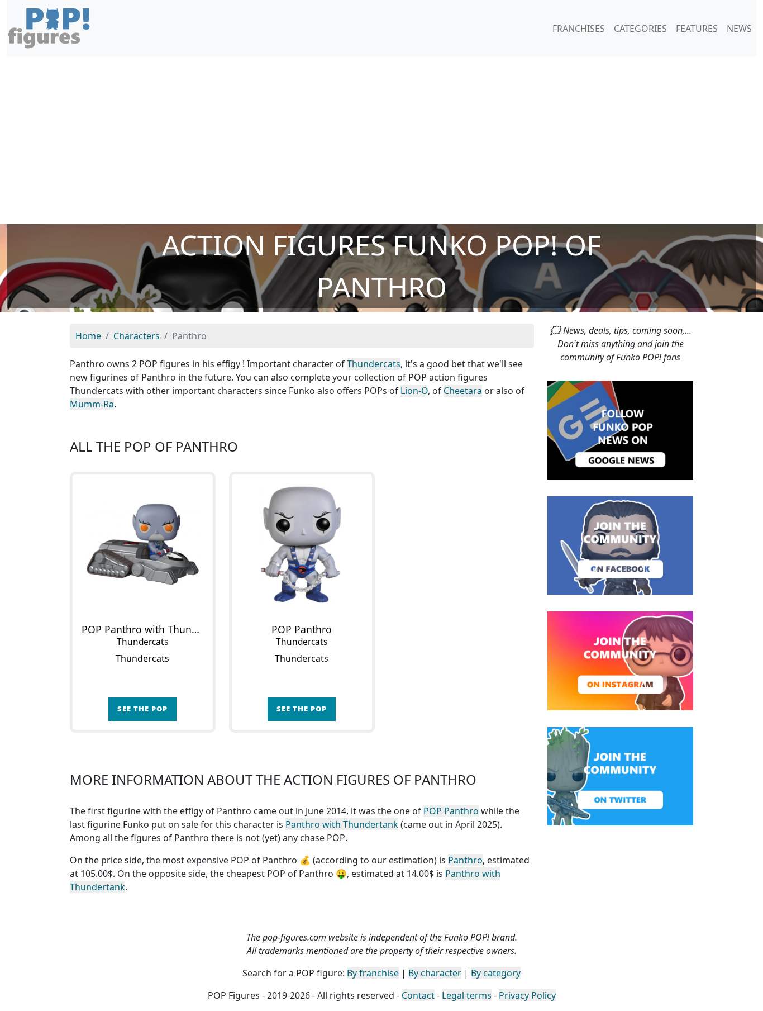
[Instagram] (620, 660)
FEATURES (697, 28)
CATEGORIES (640, 28)
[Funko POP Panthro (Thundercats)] (302, 544)
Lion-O (414, 391)
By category (496, 973)
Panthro (465, 860)
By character (434, 973)
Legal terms (467, 995)
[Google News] (620, 429)
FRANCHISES (578, 28)
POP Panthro (451, 811)
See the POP (142, 709)
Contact (418, 995)
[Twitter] (620, 775)
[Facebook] (620, 544)
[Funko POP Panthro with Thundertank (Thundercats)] (143, 544)
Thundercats (373, 364)
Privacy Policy (527, 995)
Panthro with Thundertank (341, 824)
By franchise (373, 973)
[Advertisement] (381, 140)
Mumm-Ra (92, 404)
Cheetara (463, 391)
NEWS (739, 28)
